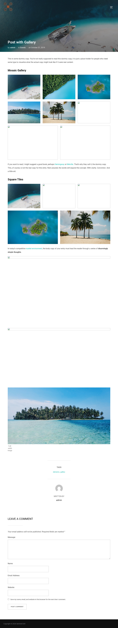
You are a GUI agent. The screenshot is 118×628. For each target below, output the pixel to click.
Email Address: (14, 575)
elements (56, 472)
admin (12, 47)
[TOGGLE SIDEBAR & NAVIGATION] (112, 7)
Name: (10, 563)
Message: (12, 537)
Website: (11, 587)
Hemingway (59, 164)
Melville (70, 164)
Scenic (23, 47)
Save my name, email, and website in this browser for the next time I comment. (38, 599)
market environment (34, 248)
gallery (62, 472)
